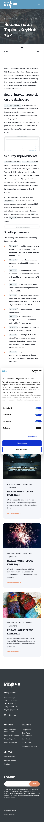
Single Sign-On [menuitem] (10, 739)
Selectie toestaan (22, 449)
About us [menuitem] (8, 752)
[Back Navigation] (22, 48)
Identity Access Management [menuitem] (10, 730)
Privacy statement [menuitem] (9, 814)
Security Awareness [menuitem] (29, 746)
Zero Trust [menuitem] (26, 739)
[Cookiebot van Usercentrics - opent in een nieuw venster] (32, 371)
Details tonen (32, 437)
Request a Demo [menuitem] (10, 760)
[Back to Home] (10, 6)
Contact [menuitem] (7, 764)
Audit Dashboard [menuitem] (10, 742)
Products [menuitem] (8, 725)
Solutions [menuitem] (26, 725)
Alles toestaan (22, 443)
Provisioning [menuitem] (26, 742)
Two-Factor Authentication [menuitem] (27, 734)
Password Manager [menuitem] (11, 735)
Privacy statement (10, 797)
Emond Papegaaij (10, 19)
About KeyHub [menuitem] (9, 757)
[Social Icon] (5, 715)
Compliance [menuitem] (26, 729)
